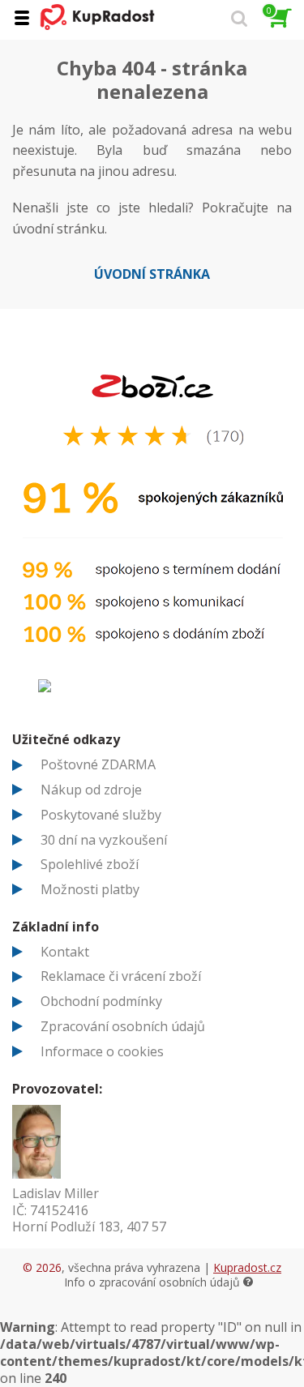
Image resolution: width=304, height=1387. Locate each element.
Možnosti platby (90, 889)
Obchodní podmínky (101, 1001)
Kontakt (65, 952)
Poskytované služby (101, 815)
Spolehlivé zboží (90, 864)
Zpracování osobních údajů (123, 1026)
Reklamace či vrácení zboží (121, 976)
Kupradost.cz (247, 1267)
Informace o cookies (102, 1051)
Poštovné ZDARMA (98, 764)
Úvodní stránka (152, 274)
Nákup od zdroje (91, 789)
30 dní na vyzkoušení (104, 840)
